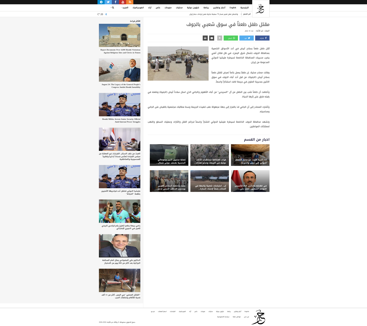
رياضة (206, 8)
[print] (205, 38)
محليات (179, 8)
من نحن (246, 316)
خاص (158, 8)
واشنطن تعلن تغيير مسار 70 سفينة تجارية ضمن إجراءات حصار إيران (213, 14)
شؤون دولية (193, 8)
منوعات (168, 8)
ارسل (230, 38)
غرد (245, 38)
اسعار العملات (162, 311)
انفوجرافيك (138, 8)
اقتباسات (172, 311)
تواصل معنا (237, 316)
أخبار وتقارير (219, 8)
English (233, 8)
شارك (262, 38)
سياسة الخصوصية (223, 316)
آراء (149, 8)
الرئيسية (244, 8)
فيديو (153, 311)
